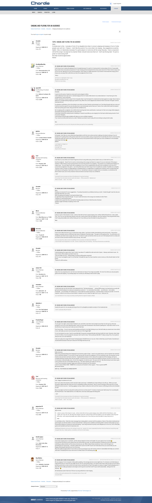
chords (119, 500)
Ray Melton (39, 458)
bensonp (38, 228)
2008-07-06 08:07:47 (115, 89)
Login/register (117, 3)
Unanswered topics (116, 21)
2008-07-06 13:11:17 (115, 188)
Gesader (38, 41)
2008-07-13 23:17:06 (115, 438)
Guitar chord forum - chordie (38, 28)
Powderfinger (39, 320)
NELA (37, 211)
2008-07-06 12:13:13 (115, 157)
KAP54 (38, 131)
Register (47, 12)
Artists (56, 8)
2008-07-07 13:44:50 (115, 304)
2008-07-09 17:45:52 (115, 408)
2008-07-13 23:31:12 (94, 459)
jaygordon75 (39, 406)
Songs (45, 8)
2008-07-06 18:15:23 (115, 269)
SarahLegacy (39, 437)
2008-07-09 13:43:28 (115, 349)
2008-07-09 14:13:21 (115, 378)
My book (87, 8)
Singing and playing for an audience (45, 25)
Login (53, 12)
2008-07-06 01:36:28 (115, 42)
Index (33, 12)
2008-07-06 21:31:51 (94, 286)
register (42, 34)
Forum (116, 8)
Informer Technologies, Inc (84, 490)
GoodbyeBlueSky (40, 64)
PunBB (68, 490)
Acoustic (49, 28)
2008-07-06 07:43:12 (115, 66)
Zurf (37, 156)
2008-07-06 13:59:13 (115, 212)
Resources (103, 8)
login (37, 34)
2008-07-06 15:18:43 (115, 230)
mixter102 (38, 268)
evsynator (38, 284)
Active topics (106, 21)
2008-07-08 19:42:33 (115, 321)
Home (35, 8)
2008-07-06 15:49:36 (115, 250)
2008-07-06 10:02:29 (115, 133)
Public (70, 8)
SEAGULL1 (39, 303)
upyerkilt (38, 88)
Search (40, 12)
